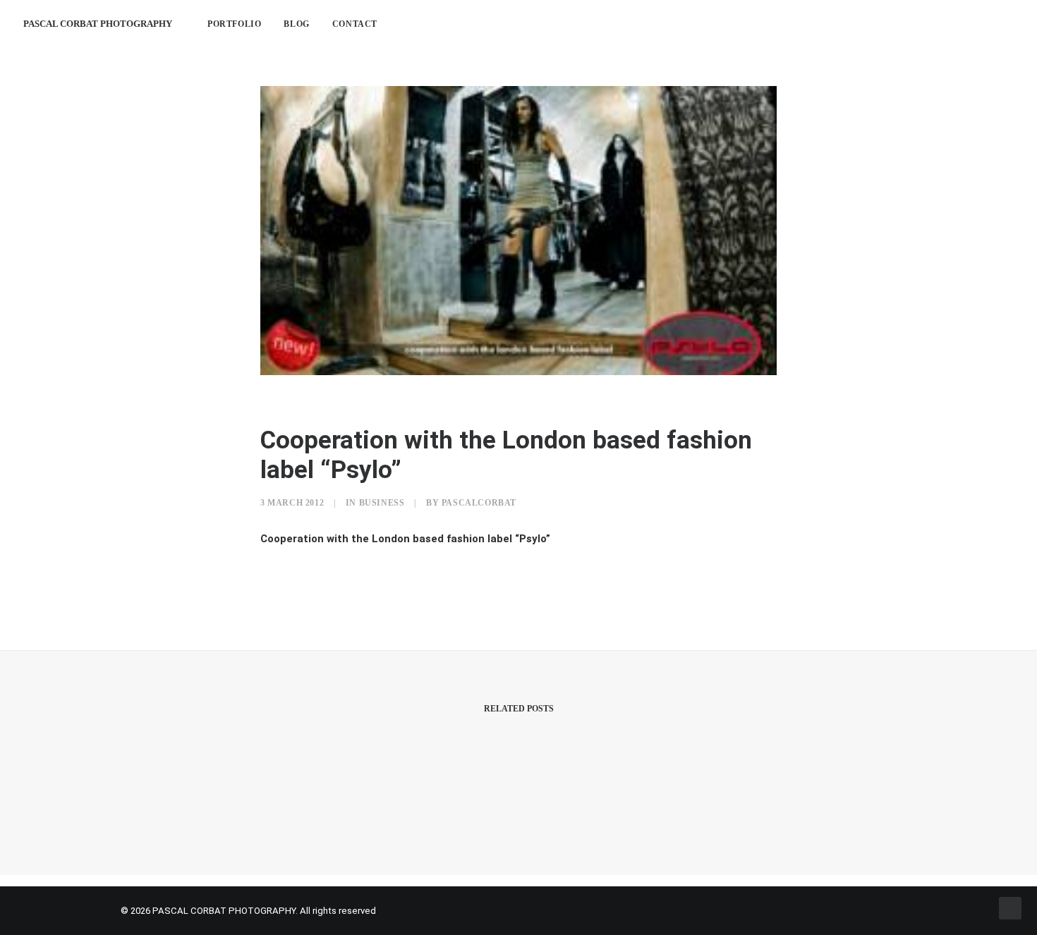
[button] (942, 23)
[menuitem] (234, 23)
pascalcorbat (479, 503)
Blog (296, 24)
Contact (354, 24)
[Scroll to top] (1010, 907)
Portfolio (234, 24)
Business (382, 503)
